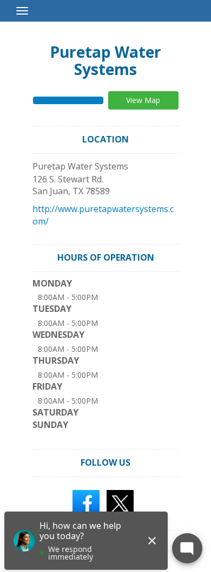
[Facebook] (86, 502)
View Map (143, 100)
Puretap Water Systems (105, 60)
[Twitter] (120, 502)
